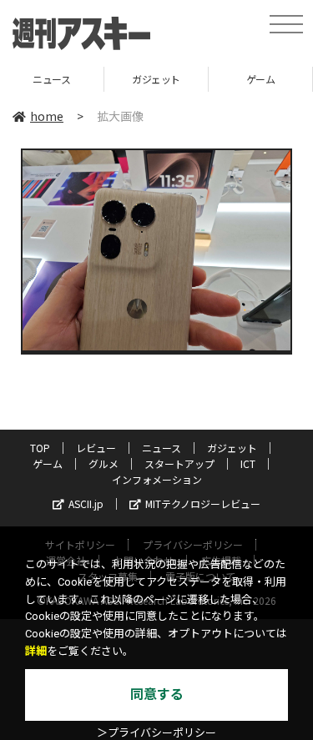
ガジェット (110, 79)
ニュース (161, 447)
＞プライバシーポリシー (156, 733)
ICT (247, 463)
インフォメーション (157, 479)
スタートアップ (179, 463)
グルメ (103, 463)
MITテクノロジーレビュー (202, 503)
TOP (40, 447)
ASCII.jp (85, 503)
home (46, 116)
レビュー (96, 447)
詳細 (36, 651)
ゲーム (214, 79)
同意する (157, 694)
